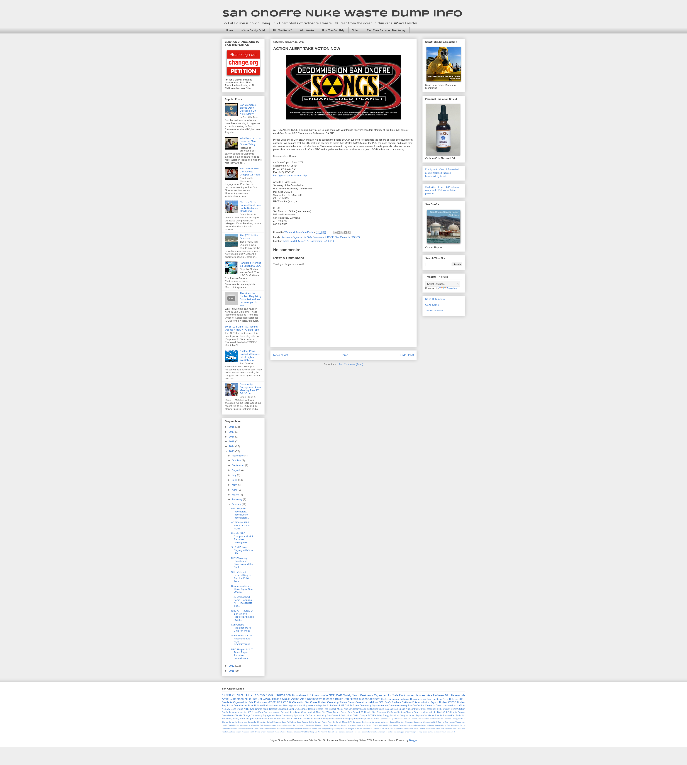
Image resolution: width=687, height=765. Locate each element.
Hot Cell (259, 725)
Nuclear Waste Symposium (397, 725)
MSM (424, 715)
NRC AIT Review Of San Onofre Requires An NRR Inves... (242, 615)
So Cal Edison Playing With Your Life (242, 550)
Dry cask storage (272, 712)
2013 (232, 451)
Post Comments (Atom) (350, 364)
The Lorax (457, 729)
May (234, 484)
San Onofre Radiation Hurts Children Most (241, 627)
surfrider (461, 705)
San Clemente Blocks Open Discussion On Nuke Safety (248, 109)
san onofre (321, 695)
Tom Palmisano (305, 718)
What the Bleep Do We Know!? (314, 732)
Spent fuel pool (247, 718)
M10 (364, 725)
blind (360, 732)
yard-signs (362, 718)
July (234, 475)
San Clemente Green (431, 705)
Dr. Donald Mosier (340, 722)
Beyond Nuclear (438, 702)
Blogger (413, 740)
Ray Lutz (298, 729)
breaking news (306, 705)
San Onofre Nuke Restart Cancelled (269, 709)
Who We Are (307, 30)
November (238, 455)
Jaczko (296, 725)
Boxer (339, 698)
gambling (380, 732)
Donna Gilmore (315, 709)
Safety (236, 718)
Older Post (407, 355)
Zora (330, 732)
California (434, 719)
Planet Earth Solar (254, 729)
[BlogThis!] (338, 232)
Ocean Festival (415, 725)
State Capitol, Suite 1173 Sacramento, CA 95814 (308, 241)
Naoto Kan (450, 715)
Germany (409, 722)
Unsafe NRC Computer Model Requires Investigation (242, 538)
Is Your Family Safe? (253, 30)
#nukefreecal (333, 705)
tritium (444, 732)
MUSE (340, 709)
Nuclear (421, 695)
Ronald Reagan (347, 729)
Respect (325, 729)
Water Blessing (287, 732)
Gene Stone (432, 304)
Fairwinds (394, 715)
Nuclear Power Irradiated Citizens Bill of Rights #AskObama (250, 355)
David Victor (346, 715)
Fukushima (255, 695)
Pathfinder (226, 729)
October (237, 460)
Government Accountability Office (427, 722)
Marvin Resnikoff (436, 715)
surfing (430, 732)
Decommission (418, 699)
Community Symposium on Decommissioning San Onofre (390, 705)
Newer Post (280, 355)
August (236, 470)
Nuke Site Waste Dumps (328, 712)
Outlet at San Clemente (449, 725)
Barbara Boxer (410, 719)
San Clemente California (384, 712)
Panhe (462, 725)
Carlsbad (442, 719)
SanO (388, 702)
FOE (381, 702)
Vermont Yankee (274, 732)
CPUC (267, 698)
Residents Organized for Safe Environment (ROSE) (249, 702)
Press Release (255, 705)
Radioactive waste (272, 705)
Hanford (445, 722)
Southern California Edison (405, 702)
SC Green (375, 729)
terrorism (437, 732)
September (238, 465)
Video (355, 30)
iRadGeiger (346, 718)
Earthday (377, 715)
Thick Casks (291, 718)
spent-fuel (242, 712)
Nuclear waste (377, 709)
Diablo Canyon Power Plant (320, 722)
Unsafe (264, 732)
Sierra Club (430, 729)
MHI (447, 695)
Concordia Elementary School (260, 722)
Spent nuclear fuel (264, 718)
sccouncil (431, 709)
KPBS (439, 709)
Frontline (401, 722)
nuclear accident (369, 698)
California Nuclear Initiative (395, 699)
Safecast (389, 709)
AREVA (226, 709)
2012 (232, 665)
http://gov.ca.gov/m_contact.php (290, 175)
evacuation (334, 718)
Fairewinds (458, 695)
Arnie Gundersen (233, 698)
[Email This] (335, 232)
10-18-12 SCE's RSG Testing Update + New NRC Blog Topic (242, 328)
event (373, 732)
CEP (285, 702)
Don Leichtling (434, 699)
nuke (395, 732)
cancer (303, 709)
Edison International (291, 712)
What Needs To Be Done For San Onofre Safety (250, 141)
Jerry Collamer (305, 725)
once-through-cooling (413, 732)
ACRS (376, 719)
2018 (232, 426)
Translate (452, 288)
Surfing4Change (405, 712)
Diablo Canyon (360, 715)
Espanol (393, 722)
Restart (356, 712)
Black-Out (442, 712)
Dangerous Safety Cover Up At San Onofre (242, 589)
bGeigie (335, 732)
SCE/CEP (383, 729)
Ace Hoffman (435, 695)
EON (370, 715)
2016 (232, 436)
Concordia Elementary (238, 722)
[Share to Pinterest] (349, 232)
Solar (291, 709)
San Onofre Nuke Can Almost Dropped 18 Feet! (250, 171)
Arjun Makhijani (396, 719)
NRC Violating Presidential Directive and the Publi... (242, 562)
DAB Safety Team (347, 695)
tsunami (450, 732)
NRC (241, 695)
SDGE (286, 698)
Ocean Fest (346, 712)
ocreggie (400, 732)
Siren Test (440, 729)
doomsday (366, 732)
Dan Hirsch (351, 698)
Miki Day (382, 725)
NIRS (246, 709)
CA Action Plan (255, 712)
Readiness (307, 729)
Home (229, 30)
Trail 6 (251, 732)
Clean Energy (452, 719)
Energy (386, 715)
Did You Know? (282, 30)
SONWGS (456, 709)
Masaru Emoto (372, 725)
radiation (425, 702)
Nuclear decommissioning (357, 709)
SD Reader (366, 712)
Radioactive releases (320, 698)
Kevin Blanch (329, 725)
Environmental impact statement (375, 722)
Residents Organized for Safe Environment (303, 237)
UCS (297, 709)
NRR (279, 702)
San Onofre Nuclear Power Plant (410, 709)
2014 (232, 446)
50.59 (370, 719)
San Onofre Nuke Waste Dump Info (342, 14)
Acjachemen (384, 719)
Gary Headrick (308, 712)
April (235, 489)
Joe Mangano (317, 725)
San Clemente (342, 237)
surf (425, 732)
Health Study (227, 725)
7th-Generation (296, 702)
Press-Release (450, 699)
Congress (277, 722)
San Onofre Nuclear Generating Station (326, 702)
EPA (350, 722)
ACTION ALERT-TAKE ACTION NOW (240, 525)
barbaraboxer (351, 732)
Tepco (417, 712)
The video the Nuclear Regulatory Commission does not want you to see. (251, 299)
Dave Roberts (302, 722)
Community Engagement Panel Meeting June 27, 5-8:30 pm (250, 389)
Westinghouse (290, 705)
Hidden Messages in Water (244, 725)
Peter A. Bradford (238, 729)
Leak (359, 725)
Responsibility (334, 729)
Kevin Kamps (340, 725)
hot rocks (388, 732)
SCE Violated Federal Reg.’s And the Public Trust (240, 576)
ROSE (330, 237)
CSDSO (452, 702)
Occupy (446, 709)
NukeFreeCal (253, 698)
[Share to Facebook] (345, 232)
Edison (276, 698)
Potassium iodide (269, 729)
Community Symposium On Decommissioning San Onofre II (311, 715)
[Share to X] (342, 232)
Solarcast (448, 729)
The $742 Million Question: (249, 237)
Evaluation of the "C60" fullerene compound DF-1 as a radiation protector (442, 190)
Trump (257, 732)
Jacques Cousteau (284, 725)
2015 (232, 441)
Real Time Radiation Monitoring (386, 30)
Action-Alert (298, 698)
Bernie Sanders (422, 719)
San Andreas (407, 729)
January (237, 504)
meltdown (373, 702)
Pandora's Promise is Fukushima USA (250, 264)
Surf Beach (279, 718)
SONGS (355, 237)
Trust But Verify (321, 718)
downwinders (449, 705)
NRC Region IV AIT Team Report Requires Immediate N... (242, 654)
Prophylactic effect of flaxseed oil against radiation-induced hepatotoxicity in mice (442, 173)
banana (342, 732)
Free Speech (330, 709)
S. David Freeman (362, 729)
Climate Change (242, 715)
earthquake (320, 705)
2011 (232, 670)
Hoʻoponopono (270, 725)
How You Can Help (333, 30)
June (235, 479)
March (236, 494)
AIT (342, 705)
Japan (419, 715)
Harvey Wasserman (457, 722)
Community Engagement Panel (266, 715)
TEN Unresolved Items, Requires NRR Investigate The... (241, 601)
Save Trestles (419, 729)
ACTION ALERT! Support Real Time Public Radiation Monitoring (250, 206)
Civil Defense (352, 705)
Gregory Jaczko (407, 715)
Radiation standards (285, 729)
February (237, 499)
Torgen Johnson (434, 310)
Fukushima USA (302, 695)
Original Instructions (430, 725)
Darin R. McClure (435, 298)
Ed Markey (357, 722)
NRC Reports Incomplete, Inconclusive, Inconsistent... (240, 513)
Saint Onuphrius (395, 729)
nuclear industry (429, 712)
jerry (354, 718)
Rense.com (316, 729)
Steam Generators (357, 702)
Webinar (297, 732)
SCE (332, 695)
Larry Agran (352, 725)
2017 (232, 431)
